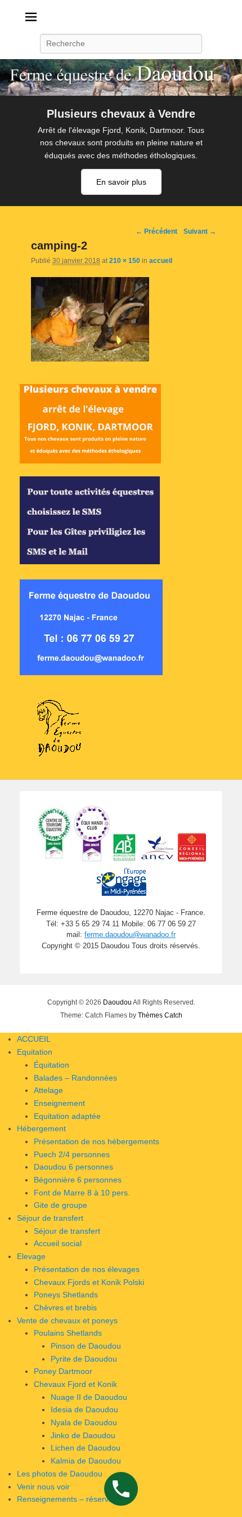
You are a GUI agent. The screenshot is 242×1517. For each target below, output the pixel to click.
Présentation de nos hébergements (96, 1141)
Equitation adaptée (67, 1116)
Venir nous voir (43, 1486)
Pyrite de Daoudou (84, 1358)
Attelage (48, 1090)
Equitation (34, 1051)
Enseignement (59, 1103)
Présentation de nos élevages (87, 1269)
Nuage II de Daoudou (89, 1397)
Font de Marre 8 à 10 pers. (82, 1192)
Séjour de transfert (50, 1217)
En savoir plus (121, 181)
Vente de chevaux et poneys (67, 1320)
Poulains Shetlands (68, 1332)
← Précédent (156, 231)
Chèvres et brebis (65, 1307)
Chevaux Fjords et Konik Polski (89, 1282)
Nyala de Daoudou (84, 1422)
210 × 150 (124, 261)
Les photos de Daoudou (59, 1473)
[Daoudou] (121, 77)
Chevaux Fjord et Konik (75, 1384)
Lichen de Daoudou (85, 1447)
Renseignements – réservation (71, 1498)
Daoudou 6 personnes (73, 1166)
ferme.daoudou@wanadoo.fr (130, 934)
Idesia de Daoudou (84, 1409)
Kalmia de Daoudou (86, 1460)
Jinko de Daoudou (83, 1435)
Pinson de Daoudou (86, 1345)
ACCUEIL (34, 1038)
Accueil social (58, 1243)
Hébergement (41, 1128)
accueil (160, 261)
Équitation (51, 1064)
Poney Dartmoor (63, 1371)
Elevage (31, 1256)
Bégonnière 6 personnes (78, 1179)
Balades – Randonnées (75, 1077)
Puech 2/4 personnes (72, 1154)
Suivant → (199, 231)
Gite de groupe (60, 1205)
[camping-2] (90, 358)
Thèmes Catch (160, 1015)
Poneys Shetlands (66, 1294)
